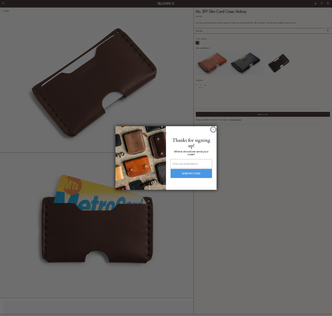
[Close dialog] (213, 129)
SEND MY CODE (191, 173)
